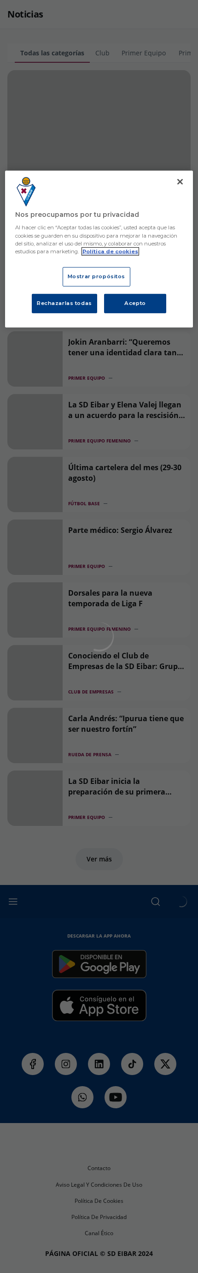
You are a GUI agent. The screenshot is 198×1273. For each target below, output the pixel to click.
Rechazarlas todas (64, 302)
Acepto (135, 302)
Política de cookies (110, 251)
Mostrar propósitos (96, 276)
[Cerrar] (180, 182)
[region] (99, 249)
